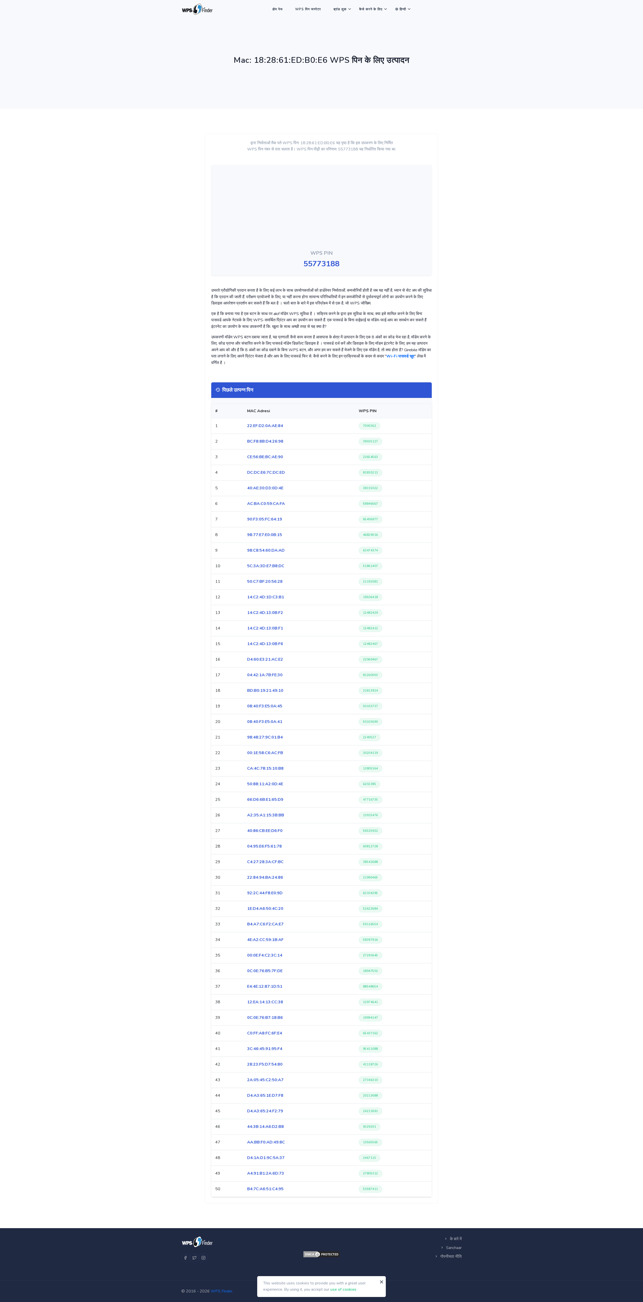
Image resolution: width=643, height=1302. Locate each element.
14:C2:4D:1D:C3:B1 (265, 597)
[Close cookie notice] (382, 1281)
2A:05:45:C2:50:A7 (265, 1080)
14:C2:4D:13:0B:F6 (265, 644)
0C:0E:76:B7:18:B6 (265, 1017)
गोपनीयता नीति (450, 1256)
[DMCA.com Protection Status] (321, 1254)
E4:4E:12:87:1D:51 (264, 986)
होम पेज (278, 9)
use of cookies (343, 1289)
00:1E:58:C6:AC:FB (265, 753)
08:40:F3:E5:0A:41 (264, 721)
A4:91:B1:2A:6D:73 (265, 1173)
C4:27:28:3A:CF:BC (265, 862)
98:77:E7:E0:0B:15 (264, 535)
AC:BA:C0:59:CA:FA (266, 503)
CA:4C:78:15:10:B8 (265, 768)
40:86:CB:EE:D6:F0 (265, 831)
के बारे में (455, 1239)
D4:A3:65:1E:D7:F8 (265, 1095)
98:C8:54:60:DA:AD (266, 550)
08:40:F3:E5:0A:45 (264, 706)
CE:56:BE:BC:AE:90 (265, 457)
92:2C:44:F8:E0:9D (265, 893)
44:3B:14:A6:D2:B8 (265, 1126)
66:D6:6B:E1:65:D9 (265, 799)
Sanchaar (453, 1248)
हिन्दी (403, 9)
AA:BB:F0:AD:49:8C (266, 1142)
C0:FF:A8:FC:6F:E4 (264, 1033)
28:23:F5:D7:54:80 (265, 1064)
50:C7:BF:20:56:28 (265, 581)
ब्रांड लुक (340, 9)
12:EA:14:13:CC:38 (265, 1002)
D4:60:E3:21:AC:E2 (265, 659)
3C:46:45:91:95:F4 (264, 1049)
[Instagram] (203, 1258)
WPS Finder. (222, 1291)
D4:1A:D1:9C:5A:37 (266, 1158)
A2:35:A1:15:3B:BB (265, 815)
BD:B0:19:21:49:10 (265, 690)
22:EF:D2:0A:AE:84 (265, 426)
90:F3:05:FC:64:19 (264, 519)
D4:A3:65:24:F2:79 (265, 1111)
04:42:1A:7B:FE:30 (265, 675)
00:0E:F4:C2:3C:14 (264, 955)
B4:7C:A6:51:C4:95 (265, 1189)
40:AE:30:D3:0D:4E (265, 488)
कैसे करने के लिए (371, 9)
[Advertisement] (321, 208)
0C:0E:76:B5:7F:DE (265, 971)
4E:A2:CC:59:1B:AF (265, 940)
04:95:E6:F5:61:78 (264, 846)
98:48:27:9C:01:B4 (265, 737)
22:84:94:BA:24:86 (265, 877)
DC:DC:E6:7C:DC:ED (266, 472)
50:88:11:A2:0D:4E (265, 784)
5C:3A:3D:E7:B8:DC (265, 566)
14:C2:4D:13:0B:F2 (265, 612)
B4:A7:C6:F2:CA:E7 (265, 924)
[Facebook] (185, 1258)
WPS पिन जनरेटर (308, 9)
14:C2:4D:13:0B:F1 (265, 628)
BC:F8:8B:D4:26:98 (265, 441)
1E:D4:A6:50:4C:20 (265, 908)
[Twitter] (194, 1258)
